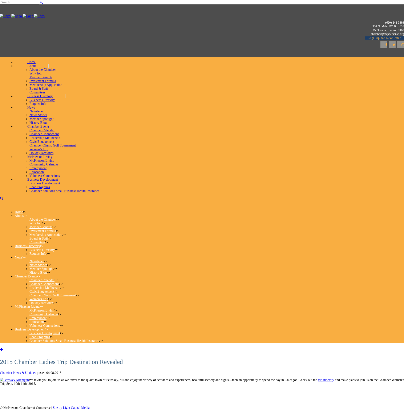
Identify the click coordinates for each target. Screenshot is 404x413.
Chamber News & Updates (18, 372)
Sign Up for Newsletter (384, 38)
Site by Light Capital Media (71, 407)
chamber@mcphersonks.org (387, 34)
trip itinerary (326, 380)
